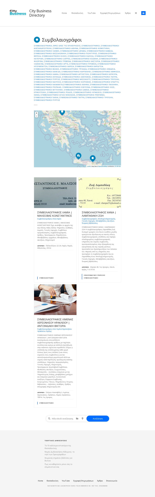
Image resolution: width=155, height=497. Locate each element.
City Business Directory (40, 13)
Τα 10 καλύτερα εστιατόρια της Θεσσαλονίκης (58, 447)
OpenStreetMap (102, 166)
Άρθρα (127, 13)
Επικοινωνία (111, 481)
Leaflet (89, 166)
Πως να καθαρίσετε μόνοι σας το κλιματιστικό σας (58, 465)
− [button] (36, 116)
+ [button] (36, 113)
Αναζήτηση (98, 418)
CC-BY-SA (118, 166)
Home (64, 13)
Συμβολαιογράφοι (46, 278)
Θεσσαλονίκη (77, 13)
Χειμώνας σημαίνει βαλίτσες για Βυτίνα (58, 459)
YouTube (92, 13)
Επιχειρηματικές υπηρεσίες (94, 275)
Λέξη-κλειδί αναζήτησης (49, 418)
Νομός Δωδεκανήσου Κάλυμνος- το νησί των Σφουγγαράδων (60, 453)
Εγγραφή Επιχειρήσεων (110, 13)
